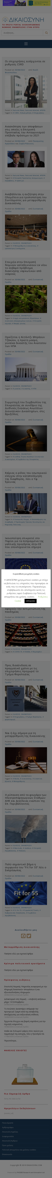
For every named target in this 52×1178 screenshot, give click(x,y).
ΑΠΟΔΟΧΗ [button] (30, 601)
